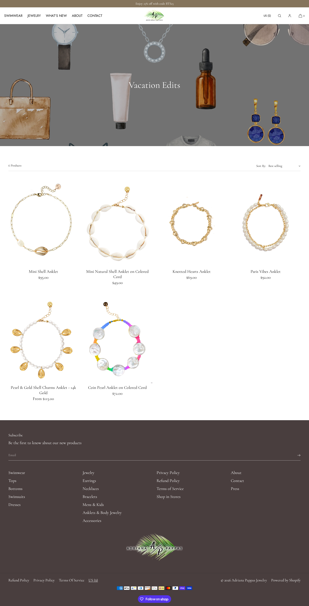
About (77, 15)
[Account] (289, 15)
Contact (94, 15)
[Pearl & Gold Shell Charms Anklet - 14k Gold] (43, 339)
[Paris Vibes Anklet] (266, 223)
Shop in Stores (169, 496)
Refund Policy (168, 480)
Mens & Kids (93, 504)
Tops (12, 480)
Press (235, 488)
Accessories (92, 520)
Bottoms (15, 488)
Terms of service (71, 580)
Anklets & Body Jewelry (102, 512)
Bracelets (90, 496)
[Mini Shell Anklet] (43, 223)
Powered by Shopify (286, 580)
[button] (280, 15)
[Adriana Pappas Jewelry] (154, 15)
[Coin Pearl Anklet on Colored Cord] (118, 339)
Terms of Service (170, 488)
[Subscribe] (295, 455)
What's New (56, 15)
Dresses (14, 504)
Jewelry (34, 15)
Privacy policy (44, 580)
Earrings (89, 480)
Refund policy (18, 580)
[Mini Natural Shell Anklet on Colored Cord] (118, 223)
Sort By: (261, 166)
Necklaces (91, 488)
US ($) (267, 16)
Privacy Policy (168, 472)
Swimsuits (16, 496)
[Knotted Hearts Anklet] (192, 223)
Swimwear (13, 15)
